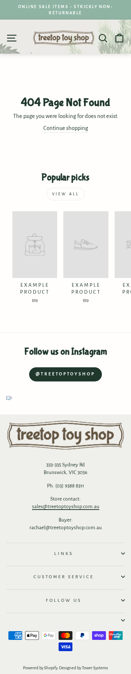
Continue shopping (65, 128)
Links (63, 553)
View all (65, 194)
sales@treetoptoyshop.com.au (65, 506)
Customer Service (63, 576)
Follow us (64, 600)
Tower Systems (95, 668)
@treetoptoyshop (65, 374)
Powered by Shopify (40, 668)
